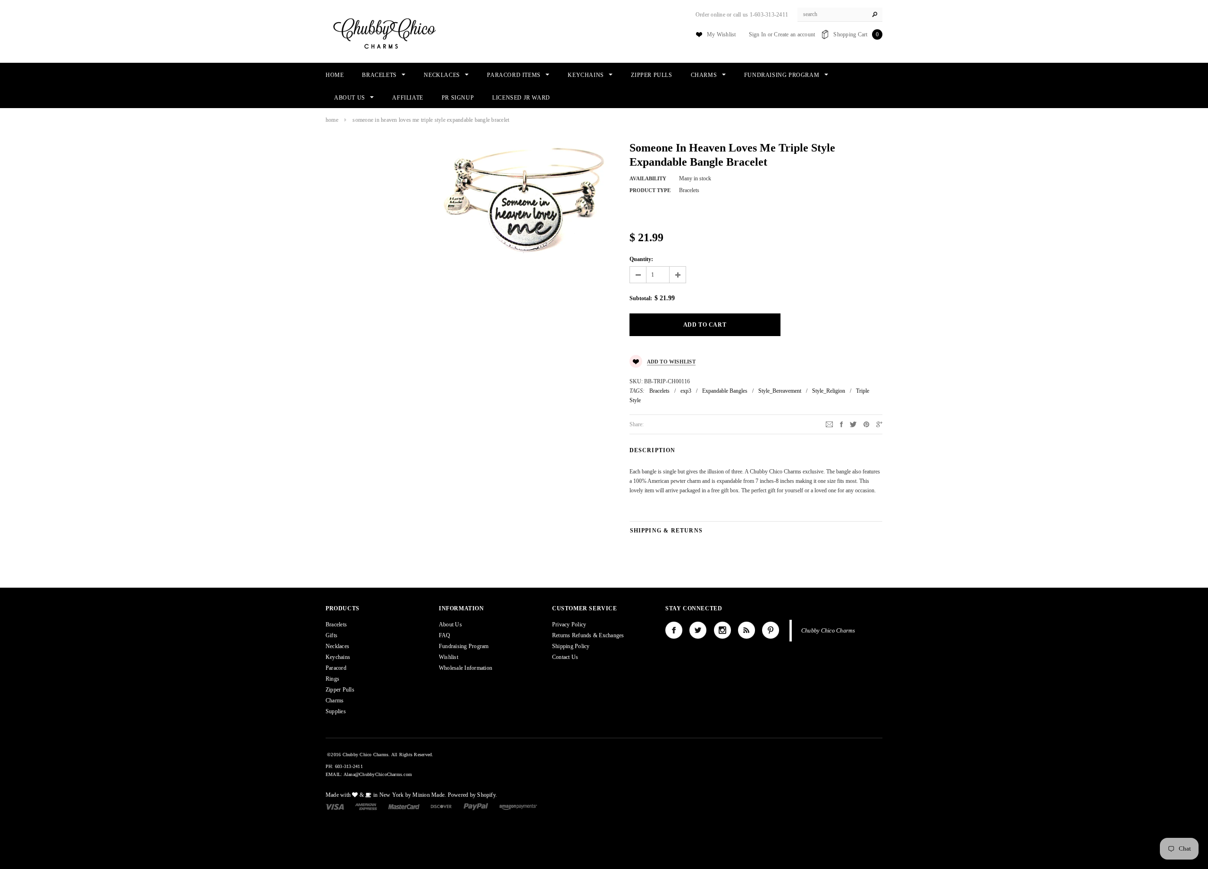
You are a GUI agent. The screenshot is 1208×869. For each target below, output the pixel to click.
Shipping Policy (571, 646)
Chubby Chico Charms (828, 630)
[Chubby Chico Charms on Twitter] (697, 630)
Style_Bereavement (779, 391)
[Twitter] (853, 424)
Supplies (336, 711)
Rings (332, 678)
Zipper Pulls (340, 689)
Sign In (757, 34)
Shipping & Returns (666, 530)
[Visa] (335, 806)
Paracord (336, 668)
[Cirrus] (518, 806)
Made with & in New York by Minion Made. (386, 795)
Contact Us (565, 657)
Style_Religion (828, 391)
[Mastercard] (403, 806)
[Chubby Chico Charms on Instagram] (722, 630)
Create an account (794, 34)
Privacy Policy (569, 624)
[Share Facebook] (841, 424)
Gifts (331, 635)
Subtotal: (640, 298)
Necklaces (337, 646)
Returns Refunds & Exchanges (588, 635)
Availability (647, 178)
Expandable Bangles (724, 391)
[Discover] (441, 806)
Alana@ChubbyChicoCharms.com (378, 774)
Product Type (650, 190)
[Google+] (879, 424)
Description (652, 450)
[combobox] (839, 15)
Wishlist (448, 657)
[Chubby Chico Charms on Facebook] (673, 630)
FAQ (445, 635)
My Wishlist (721, 34)
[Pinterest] (866, 424)
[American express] (366, 806)
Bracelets (659, 391)
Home (332, 120)
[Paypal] (475, 806)
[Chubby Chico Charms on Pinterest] (770, 630)
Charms (335, 700)
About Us (450, 624)
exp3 (685, 391)
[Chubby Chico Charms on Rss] (746, 630)
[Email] (829, 424)
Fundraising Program (464, 646)
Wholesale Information (465, 668)
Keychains (338, 657)
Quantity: (641, 259)
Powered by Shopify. (472, 795)
